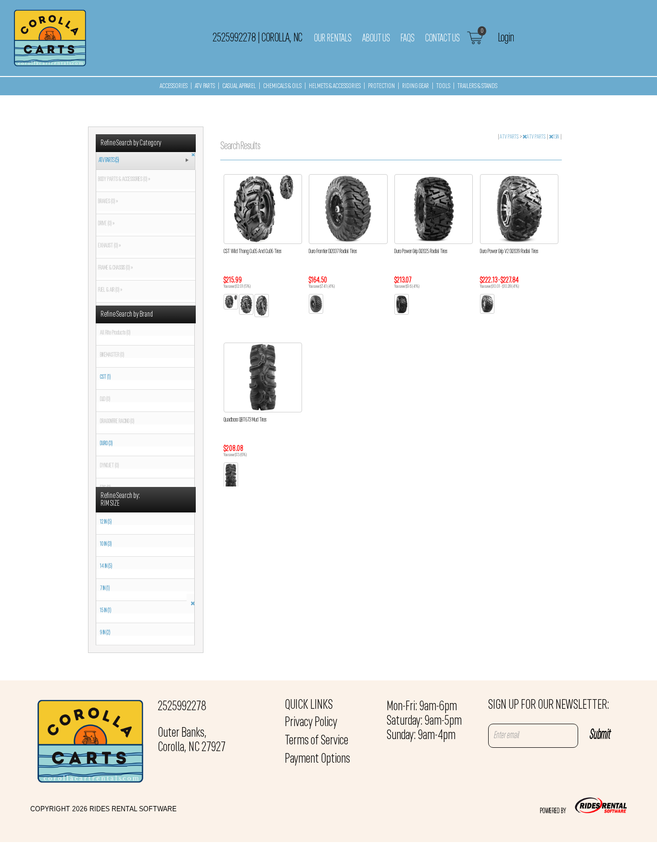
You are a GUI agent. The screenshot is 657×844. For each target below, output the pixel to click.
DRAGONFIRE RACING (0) (117, 421)
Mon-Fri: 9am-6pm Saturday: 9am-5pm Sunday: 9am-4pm (424, 721)
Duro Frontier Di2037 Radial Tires (333, 252)
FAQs (408, 38)
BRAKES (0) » (107, 202)
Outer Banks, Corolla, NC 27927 (192, 740)
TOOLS (443, 86)
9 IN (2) (105, 633)
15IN (556, 137)
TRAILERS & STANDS (477, 86)
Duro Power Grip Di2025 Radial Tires (420, 252)
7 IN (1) (105, 588)
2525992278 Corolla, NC (257, 38)
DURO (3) (106, 444)
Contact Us (442, 38)
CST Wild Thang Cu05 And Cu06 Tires (252, 252)
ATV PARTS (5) (109, 160)
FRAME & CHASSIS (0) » (114, 268)
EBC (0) (105, 488)
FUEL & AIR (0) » (109, 290)
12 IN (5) (106, 522)
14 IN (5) (106, 566)
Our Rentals (333, 38)
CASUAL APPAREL (239, 86)
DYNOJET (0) (109, 466)
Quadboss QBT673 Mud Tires (245, 420)
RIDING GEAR (415, 86)
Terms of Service (316, 741)
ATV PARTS (205, 86)
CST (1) (105, 377)
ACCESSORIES (174, 86)
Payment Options (317, 759)
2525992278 (182, 707)
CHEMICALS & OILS (282, 86)
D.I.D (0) (105, 399)
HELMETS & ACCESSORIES (335, 86)
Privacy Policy (311, 722)
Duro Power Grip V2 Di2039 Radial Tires (509, 252)
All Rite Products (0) (115, 333)
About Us (376, 38)
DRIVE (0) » (105, 224)
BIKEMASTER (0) (112, 355)
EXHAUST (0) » (108, 246)
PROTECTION (381, 86)
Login (506, 38)
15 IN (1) (105, 611)
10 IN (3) (106, 544)
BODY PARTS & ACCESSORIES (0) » (123, 179)
